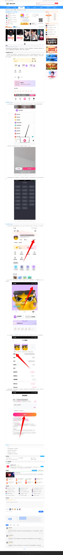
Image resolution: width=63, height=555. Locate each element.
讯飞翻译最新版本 (12, 19)
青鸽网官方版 (11, 13)
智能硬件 (41, 7)
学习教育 (49, 19)
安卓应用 (21, 7)
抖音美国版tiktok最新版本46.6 (51, 34)
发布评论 (41, 511)
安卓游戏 (14, 7)
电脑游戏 (28, 7)
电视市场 (48, 7)
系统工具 (49, 18)
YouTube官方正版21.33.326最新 (52, 27)
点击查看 (35, 459)
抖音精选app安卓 (12, 17)
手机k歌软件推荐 (17, 472)
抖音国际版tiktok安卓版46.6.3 (51, 25)
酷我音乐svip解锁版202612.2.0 (51, 29)
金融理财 (55, 19)
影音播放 (49, 15)
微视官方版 (12, 15)
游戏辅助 (55, 18)
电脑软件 (34, 7)
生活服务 (55, 15)
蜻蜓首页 (8, 7)
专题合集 (54, 7)
